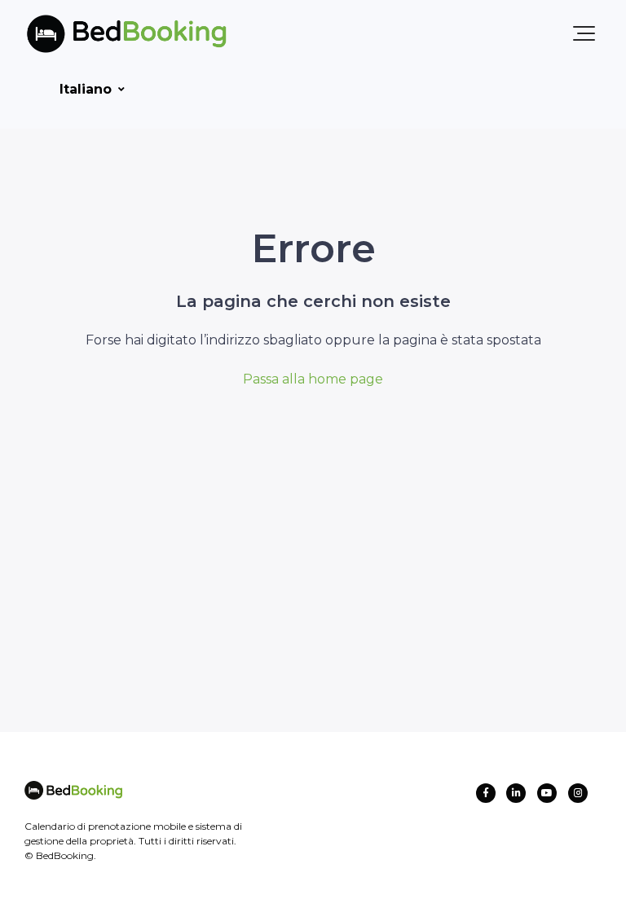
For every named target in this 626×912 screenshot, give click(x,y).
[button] (584, 33)
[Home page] (100, 33)
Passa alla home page (313, 379)
